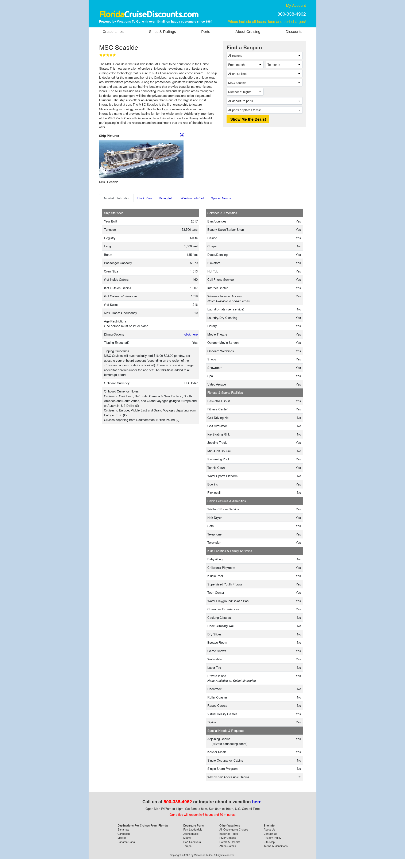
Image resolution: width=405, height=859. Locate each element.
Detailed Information (116, 198)
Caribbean (123, 834)
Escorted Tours (228, 834)
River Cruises (227, 838)
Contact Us (270, 834)
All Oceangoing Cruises (233, 829)
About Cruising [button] (247, 32)
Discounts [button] (294, 32)
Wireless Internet (192, 198)
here (257, 801)
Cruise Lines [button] (113, 32)
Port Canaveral (192, 842)
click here (191, 334)
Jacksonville (190, 834)
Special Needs (221, 198)
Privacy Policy (272, 838)
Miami (187, 838)
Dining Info (166, 198)
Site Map (269, 842)
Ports (205, 32)
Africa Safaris (227, 846)
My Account (296, 5)
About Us (269, 829)
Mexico (121, 838)
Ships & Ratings (162, 32)
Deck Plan (144, 198)
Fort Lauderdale (192, 829)
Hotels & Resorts (229, 842)
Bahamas (123, 829)
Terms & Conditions (276, 846)
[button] (105, 159)
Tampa (187, 846)
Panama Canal (126, 842)
